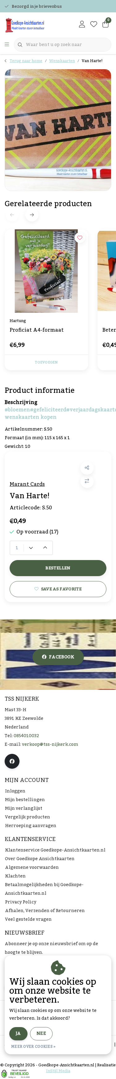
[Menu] (7, 45)
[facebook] (12, 761)
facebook (61, 657)
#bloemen (17, 410)
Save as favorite (61, 589)
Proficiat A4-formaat (37, 330)
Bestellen (57, 568)
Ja (18, 1033)
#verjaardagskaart (90, 410)
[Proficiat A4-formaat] (46, 271)
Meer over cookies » (33, 1046)
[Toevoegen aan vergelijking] (87, 481)
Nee (41, 1033)
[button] (87, 468)
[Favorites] (94, 24)
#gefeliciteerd (48, 410)
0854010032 (26, 736)
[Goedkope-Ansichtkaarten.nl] (34, 25)
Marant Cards (27, 484)
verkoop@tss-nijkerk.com (50, 744)
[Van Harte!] (58, 130)
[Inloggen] (82, 24)
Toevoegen (46, 362)
